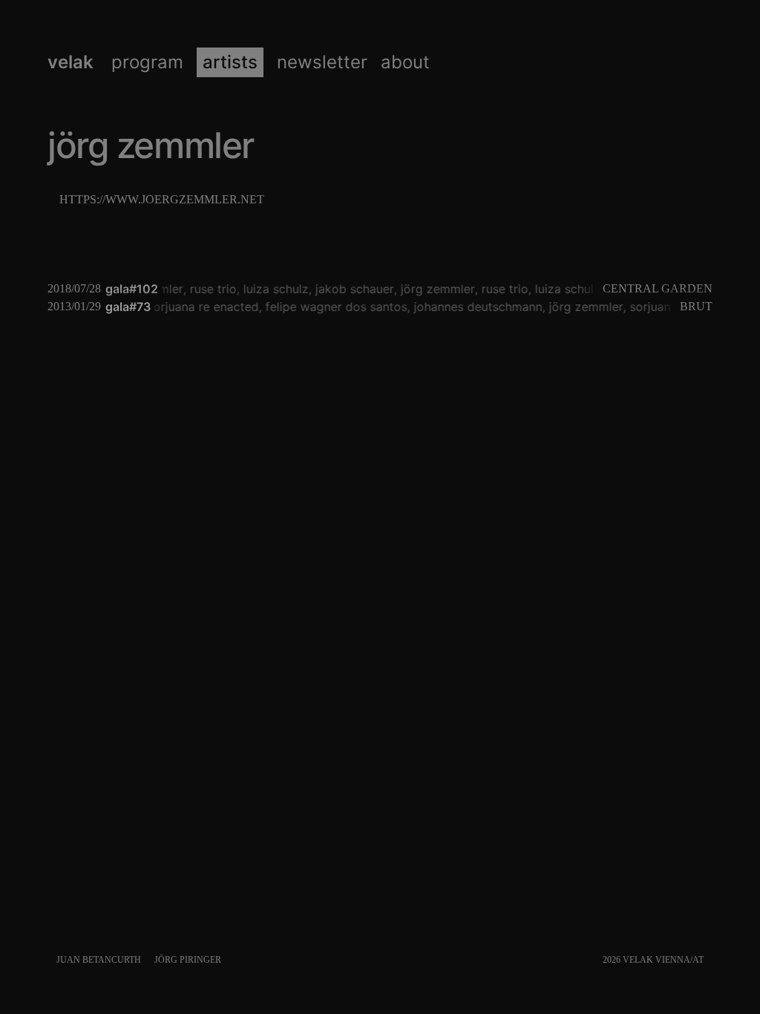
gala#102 (131, 288)
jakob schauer (352, 288)
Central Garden (657, 288)
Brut (696, 306)
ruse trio (211, 288)
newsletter (322, 62)
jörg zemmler (436, 288)
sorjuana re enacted (199, 306)
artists (230, 62)
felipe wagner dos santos (333, 306)
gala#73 (128, 306)
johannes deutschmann (474, 306)
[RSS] (709, 960)
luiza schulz (274, 288)
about (405, 62)
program (147, 62)
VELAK (71, 62)
